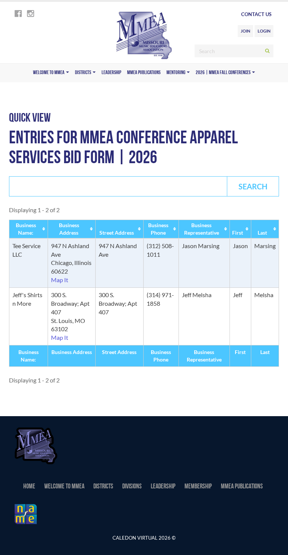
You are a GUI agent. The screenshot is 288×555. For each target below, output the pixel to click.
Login (264, 30)
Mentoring (176, 73)
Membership (198, 487)
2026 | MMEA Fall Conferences (223, 73)
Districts (83, 73)
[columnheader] (28, 229)
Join (245, 30)
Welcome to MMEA (49, 73)
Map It (59, 279)
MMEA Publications (143, 73)
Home (29, 487)
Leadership (111, 73)
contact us (256, 14)
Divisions (132, 487)
